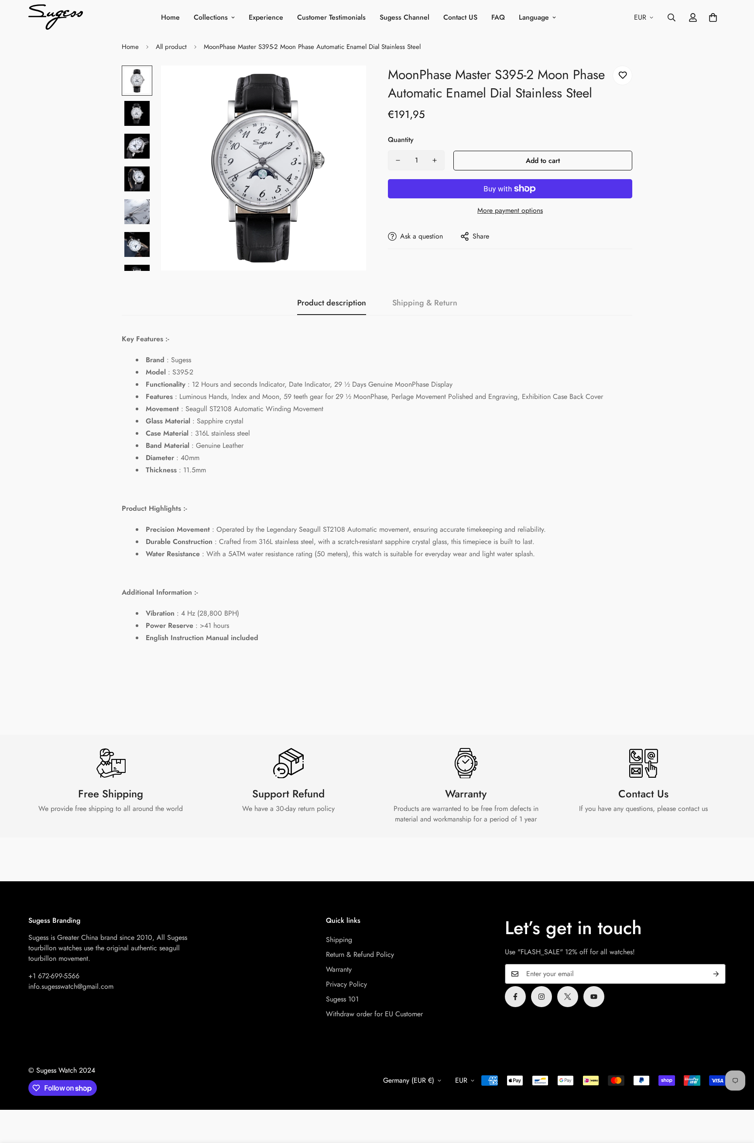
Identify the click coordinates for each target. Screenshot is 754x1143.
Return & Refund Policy (360, 954)
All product (171, 47)
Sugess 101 (342, 999)
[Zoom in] (347, 84)
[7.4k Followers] (541, 996)
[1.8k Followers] (515, 996)
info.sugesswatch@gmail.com (70, 986)
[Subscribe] (716, 974)
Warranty (339, 969)
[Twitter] (567, 996)
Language (534, 17)
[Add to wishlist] (622, 75)
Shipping (339, 940)
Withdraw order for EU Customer (374, 1014)
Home (170, 17)
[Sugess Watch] (55, 17)
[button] (713, 17)
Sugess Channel (404, 17)
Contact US (460, 17)
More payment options (510, 210)
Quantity (401, 140)
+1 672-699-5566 (53, 976)
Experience (266, 17)
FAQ (498, 17)
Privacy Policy (346, 984)
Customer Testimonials (331, 17)
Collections (211, 17)
